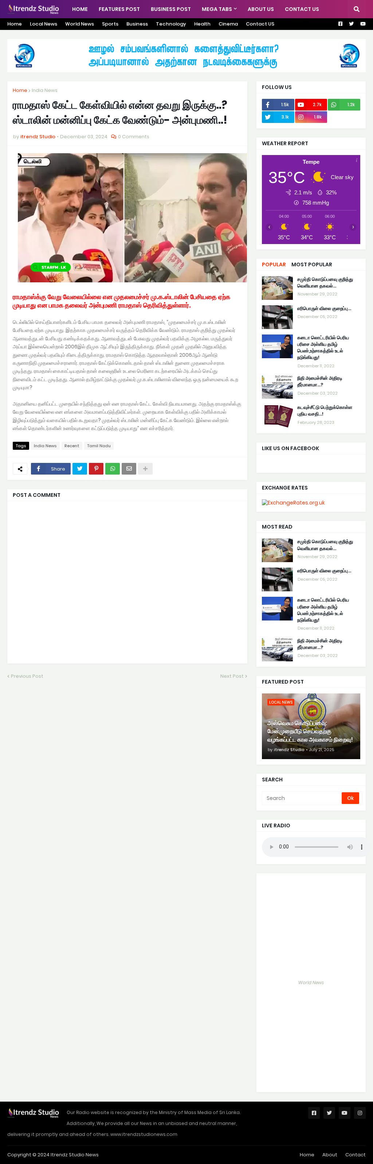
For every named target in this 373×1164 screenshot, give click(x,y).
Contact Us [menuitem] (302, 9)
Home (14, 23)
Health (202, 23)
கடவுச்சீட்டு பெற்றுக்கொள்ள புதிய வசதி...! (324, 410)
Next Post (232, 676)
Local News (43, 23)
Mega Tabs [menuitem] (217, 9)
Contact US (260, 23)
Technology (171, 23)
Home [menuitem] (80, 9)
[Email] (129, 469)
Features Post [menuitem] (119, 9)
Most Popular (311, 264)
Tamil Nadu (99, 446)
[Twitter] (79, 469)
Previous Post (27, 676)
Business (137, 23)
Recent (71, 446)
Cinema (228, 23)
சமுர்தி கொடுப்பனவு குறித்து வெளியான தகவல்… (325, 282)
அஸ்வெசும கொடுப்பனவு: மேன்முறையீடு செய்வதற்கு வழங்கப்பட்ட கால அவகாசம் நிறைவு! (310, 731)
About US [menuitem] (261, 9)
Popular (274, 264)
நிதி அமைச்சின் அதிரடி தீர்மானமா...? (319, 381)
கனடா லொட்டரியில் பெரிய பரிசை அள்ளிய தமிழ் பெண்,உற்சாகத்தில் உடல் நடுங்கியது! (323, 347)
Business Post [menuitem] (171, 9)
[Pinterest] (96, 469)
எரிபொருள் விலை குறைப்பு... (324, 308)
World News (79, 23)
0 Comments (133, 136)
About (329, 1154)
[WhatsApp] (112, 469)
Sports (110, 23)
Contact (355, 1154)
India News (45, 90)
